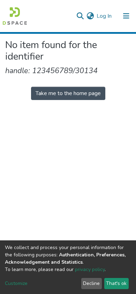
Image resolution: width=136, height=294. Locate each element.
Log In (104, 16)
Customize (16, 283)
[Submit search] (80, 16)
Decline (91, 283)
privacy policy (90, 269)
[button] (90, 16)
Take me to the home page (68, 93)
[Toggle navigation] (126, 16)
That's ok (116, 283)
